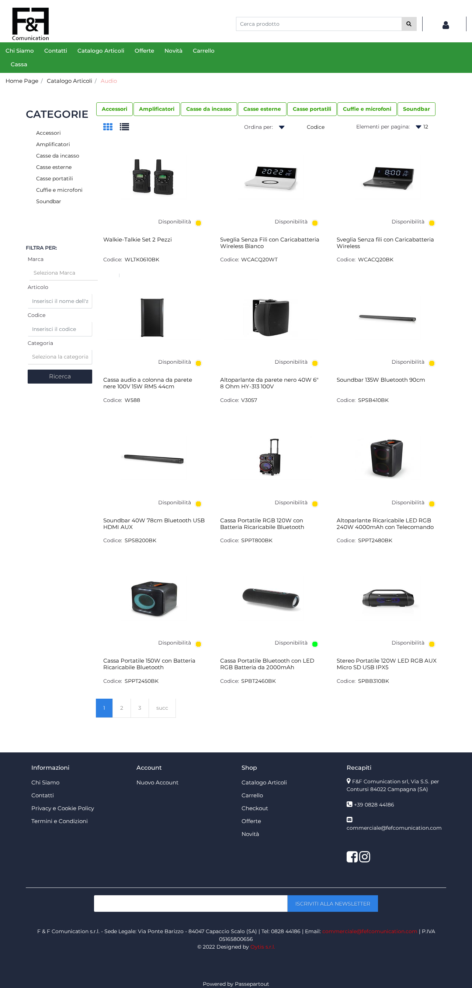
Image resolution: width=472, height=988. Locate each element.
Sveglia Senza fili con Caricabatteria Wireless (385, 243)
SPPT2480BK (375, 540)
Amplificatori (53, 144)
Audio (109, 80)
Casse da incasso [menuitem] (209, 109)
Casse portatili (54, 178)
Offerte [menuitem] (144, 50)
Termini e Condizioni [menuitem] (59, 821)
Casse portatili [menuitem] (312, 109)
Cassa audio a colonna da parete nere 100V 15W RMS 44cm (147, 383)
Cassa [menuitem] (19, 64)
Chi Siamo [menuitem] (20, 50)
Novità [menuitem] (173, 50)
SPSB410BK (373, 400)
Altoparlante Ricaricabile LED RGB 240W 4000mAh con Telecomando (385, 523)
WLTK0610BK (142, 259)
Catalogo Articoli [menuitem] (100, 50)
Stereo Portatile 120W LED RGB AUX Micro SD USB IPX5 (387, 664)
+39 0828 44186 (374, 804)
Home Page (22, 80)
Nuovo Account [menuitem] (157, 782)
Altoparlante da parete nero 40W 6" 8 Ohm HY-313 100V (269, 383)
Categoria (40, 343)
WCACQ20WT (259, 259)
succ (162, 708)
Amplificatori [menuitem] (156, 109)
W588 (132, 400)
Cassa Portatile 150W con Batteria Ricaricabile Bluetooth (149, 664)
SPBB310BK (373, 681)
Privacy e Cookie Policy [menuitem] (62, 808)
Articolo (38, 287)
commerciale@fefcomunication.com (394, 828)
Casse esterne (54, 167)
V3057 (249, 400)
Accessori (48, 133)
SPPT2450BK (142, 681)
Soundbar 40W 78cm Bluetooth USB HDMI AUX (154, 523)
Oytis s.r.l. (262, 946)
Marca (36, 259)
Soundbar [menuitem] (416, 109)
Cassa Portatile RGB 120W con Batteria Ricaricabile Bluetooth (262, 523)
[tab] (111, 127)
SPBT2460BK (258, 681)
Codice (36, 315)
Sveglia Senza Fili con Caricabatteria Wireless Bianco (269, 243)
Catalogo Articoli (69, 80)
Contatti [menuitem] (55, 50)
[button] (409, 24)
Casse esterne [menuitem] (262, 109)
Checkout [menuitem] (255, 808)
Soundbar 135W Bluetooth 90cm (381, 380)
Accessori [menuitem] (114, 109)
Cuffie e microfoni (59, 190)
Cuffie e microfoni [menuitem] (367, 109)
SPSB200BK (140, 540)
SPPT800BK (257, 540)
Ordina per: (258, 127)
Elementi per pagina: (383, 126)
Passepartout (252, 984)
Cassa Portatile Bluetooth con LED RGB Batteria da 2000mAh (267, 664)
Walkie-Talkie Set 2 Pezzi (137, 239)
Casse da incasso (57, 155)
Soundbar (48, 201)
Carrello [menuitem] (204, 50)
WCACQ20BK (375, 259)
